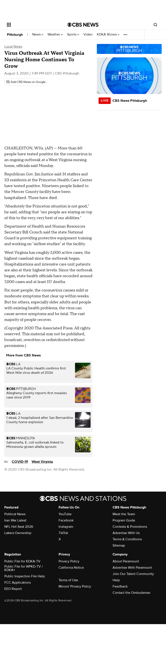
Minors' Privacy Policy (75, 586)
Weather (54, 34)
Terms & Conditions (127, 539)
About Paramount (126, 561)
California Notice (71, 567)
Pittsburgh (15, 34)
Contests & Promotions (130, 526)
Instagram (66, 526)
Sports (72, 34)
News (37, 34)
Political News (15, 514)
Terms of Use (68, 580)
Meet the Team (124, 514)
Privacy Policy (69, 561)
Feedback (120, 586)
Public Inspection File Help (24, 576)
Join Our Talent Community (133, 574)
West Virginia (42, 462)
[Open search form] (155, 24)
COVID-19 (20, 462)
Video (88, 34)
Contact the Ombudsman (131, 592)
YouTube (65, 514)
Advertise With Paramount (132, 567)
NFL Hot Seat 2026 (18, 526)
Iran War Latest (15, 520)
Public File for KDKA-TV (22, 561)
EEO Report (13, 589)
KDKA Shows (107, 34)
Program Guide (124, 520)
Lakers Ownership (17, 533)
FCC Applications (17, 582)
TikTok (63, 533)
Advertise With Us (126, 533)
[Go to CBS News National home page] (83, 25)
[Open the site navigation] (32, 25)
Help (116, 580)
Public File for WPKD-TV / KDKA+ (23, 568)
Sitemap (119, 545)
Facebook (66, 520)
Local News (13, 46)
